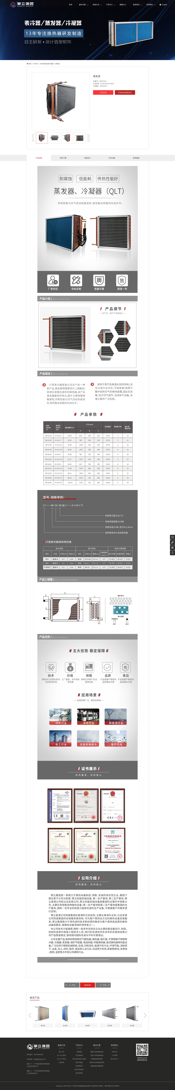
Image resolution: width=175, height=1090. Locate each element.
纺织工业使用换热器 (97, 1055)
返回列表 (87, 985)
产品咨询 (103, 92)
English (164, 5)
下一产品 (103, 985)
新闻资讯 (136, 4)
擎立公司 (61, 1052)
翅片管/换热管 (79, 1069)
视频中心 (123, 4)
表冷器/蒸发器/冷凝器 (47, 64)
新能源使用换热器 (97, 1059)
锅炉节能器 (79, 1062)
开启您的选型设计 (125, 92)
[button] (33, 138)
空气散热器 (79, 1055)
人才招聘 (114, 1055)
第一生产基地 (61, 1055)
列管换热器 (79, 1066)
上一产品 (72, 985)
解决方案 (82, 4)
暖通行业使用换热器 (97, 1052)
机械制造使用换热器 (97, 1066)
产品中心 (109, 4)
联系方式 (114, 1052)
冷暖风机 (79, 1052)
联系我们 (150, 4)
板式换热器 (79, 1073)
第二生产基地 (61, 1059)
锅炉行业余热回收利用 (97, 1062)
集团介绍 (96, 4)
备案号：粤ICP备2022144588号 (109, 1086)
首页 (70, 4)
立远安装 (61, 1062)
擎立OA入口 (114, 1059)
